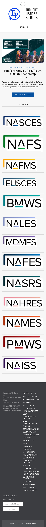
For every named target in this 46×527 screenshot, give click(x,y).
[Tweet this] (23, 104)
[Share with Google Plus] (26, 104)
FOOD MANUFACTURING (30, 422)
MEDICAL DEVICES (30, 411)
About (12, 523)
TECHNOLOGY (28, 440)
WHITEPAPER (28, 405)
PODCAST (27, 482)
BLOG (25, 414)
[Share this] (20, 104)
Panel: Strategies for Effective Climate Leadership (23, 72)
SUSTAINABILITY (14, 67)
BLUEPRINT (27, 402)
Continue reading (23, 94)
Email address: (8, 500)
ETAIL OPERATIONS (31, 429)
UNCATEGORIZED (30, 490)
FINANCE (26, 426)
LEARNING (27, 438)
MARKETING (28, 446)
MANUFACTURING (30, 397)
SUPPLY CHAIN (28, 458)
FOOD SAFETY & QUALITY (29, 418)
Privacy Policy (31, 523)
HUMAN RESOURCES (31, 435)
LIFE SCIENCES (29, 408)
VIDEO (23, 67)
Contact (20, 523)
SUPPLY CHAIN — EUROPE (29, 478)
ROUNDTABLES (29, 484)
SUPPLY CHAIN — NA (31, 399)
